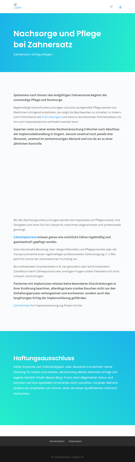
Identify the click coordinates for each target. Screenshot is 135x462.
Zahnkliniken (22, 305)
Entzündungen (51, 117)
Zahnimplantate (25, 237)
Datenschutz (57, 441)
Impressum (75, 441)
